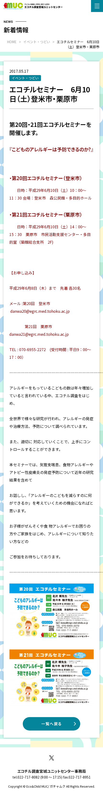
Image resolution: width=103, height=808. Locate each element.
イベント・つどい (25, 78)
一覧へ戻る (51, 723)
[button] (97, 6)
